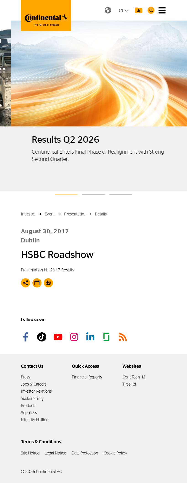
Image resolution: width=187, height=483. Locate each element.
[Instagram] (75, 336)
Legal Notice (55, 453)
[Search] (151, 10)
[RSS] (123, 336)
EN (121, 10)
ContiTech (131, 377)
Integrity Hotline (34, 419)
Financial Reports (87, 377)
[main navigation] (162, 10)
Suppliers (29, 412)
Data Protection (85, 453)
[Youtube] (58, 336)
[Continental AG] (46, 15)
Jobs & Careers (34, 384)
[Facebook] (26, 336)
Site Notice (30, 453)
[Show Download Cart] (138, 10)
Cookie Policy (115, 453)
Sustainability (32, 398)
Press (25, 377)
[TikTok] (42, 336)
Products (28, 405)
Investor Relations (36, 391)
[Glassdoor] (107, 336)
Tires (126, 384)
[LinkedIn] (91, 336)
